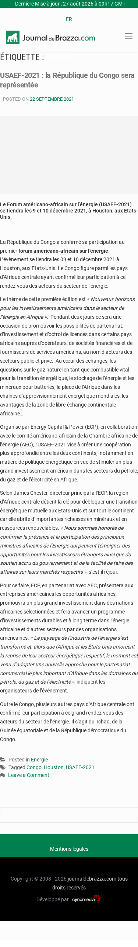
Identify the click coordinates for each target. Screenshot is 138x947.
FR (69, 19)
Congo (34, 767)
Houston (54, 767)
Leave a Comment (28, 775)
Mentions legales (69, 849)
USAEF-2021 (80, 767)
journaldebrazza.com (92, 879)
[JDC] (50, 37)
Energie (39, 760)
